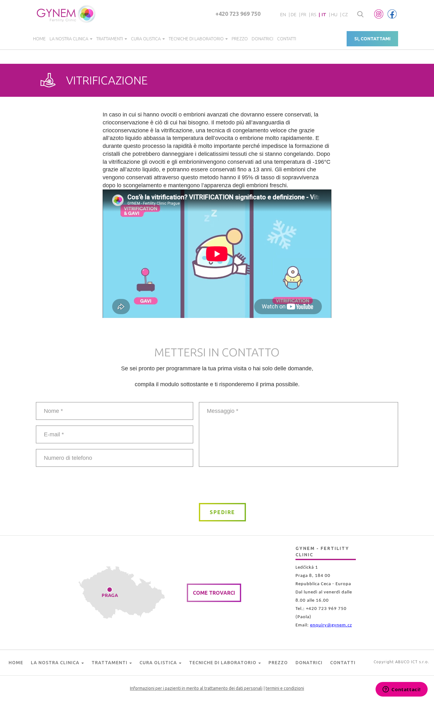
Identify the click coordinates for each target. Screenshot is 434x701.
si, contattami (372, 38)
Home (39, 38)
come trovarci (214, 593)
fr (303, 14)
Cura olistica (146, 38)
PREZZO (240, 38)
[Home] (66, 14)
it (324, 14)
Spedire (222, 512)
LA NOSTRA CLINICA (69, 38)
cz (345, 14)
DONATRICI (262, 38)
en (283, 14)
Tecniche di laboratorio (197, 38)
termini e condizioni (285, 688)
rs (313, 14)
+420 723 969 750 (238, 13)
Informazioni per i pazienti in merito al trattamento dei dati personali (196, 688)
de (293, 14)
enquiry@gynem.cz (331, 625)
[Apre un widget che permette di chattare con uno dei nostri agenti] (402, 690)
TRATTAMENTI (110, 38)
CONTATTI (286, 38)
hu (334, 14)
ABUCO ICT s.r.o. (412, 662)
